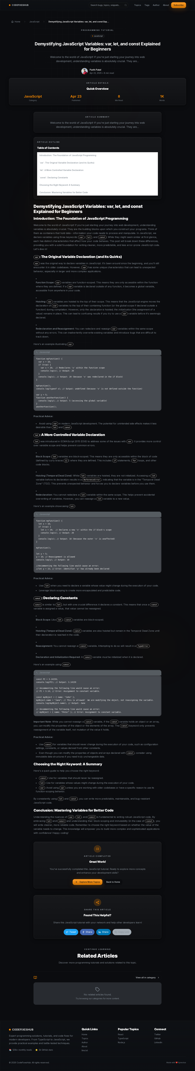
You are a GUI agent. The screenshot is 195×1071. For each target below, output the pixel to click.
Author (156, 5)
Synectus (182, 1062)
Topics (137, 5)
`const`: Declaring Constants (53, 177)
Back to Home (113, 882)
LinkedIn (158, 1042)
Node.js (121, 1042)
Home (84, 1034)
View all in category (146, 977)
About (166, 5)
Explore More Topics (90, 882)
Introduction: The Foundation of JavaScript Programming (67, 155)
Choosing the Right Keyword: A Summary (59, 185)
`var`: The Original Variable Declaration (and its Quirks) (66, 162)
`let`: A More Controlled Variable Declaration (61, 170)
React (120, 1034)
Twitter (157, 1034)
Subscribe (179, 5)
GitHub (157, 1038)
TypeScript (123, 1038)
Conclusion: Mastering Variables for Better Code (63, 192)
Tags (146, 5)
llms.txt (85, 1050)
